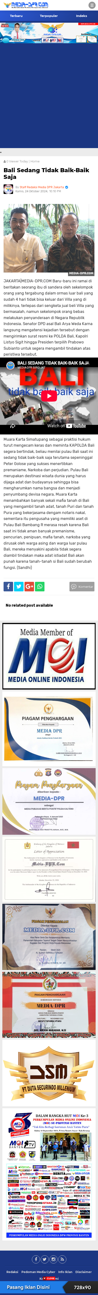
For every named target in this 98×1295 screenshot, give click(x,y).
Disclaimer (83, 1272)
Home (34, 161)
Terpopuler (49, 16)
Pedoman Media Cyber (38, 1272)
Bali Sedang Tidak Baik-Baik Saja (46, 174)
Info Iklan (65, 1272)
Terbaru (16, 16)
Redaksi (12, 1272)
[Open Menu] (92, 5)
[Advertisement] (49, 96)
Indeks (81, 16)
